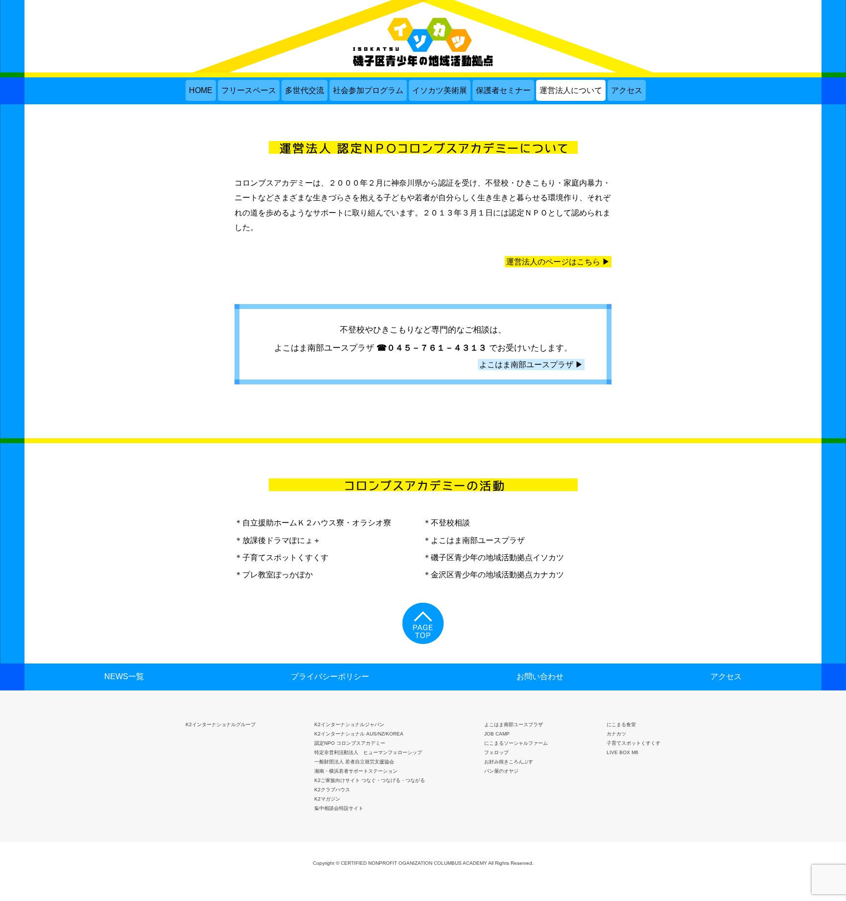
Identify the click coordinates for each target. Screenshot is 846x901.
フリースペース (248, 90)
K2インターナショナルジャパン (349, 724)
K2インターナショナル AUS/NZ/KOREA (358, 733)
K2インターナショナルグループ (221, 724)
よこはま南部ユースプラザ (513, 724)
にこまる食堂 (621, 724)
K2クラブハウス (332, 789)
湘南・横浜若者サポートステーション (356, 771)
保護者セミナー (503, 90)
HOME (200, 90)
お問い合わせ (540, 676)
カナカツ (616, 733)
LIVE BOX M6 (622, 752)
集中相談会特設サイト (338, 808)
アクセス (626, 90)
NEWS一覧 (124, 676)
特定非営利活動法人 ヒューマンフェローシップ (368, 752)
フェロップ (496, 752)
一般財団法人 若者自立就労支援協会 (354, 761)
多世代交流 (304, 90)
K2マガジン (327, 799)
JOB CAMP (497, 733)
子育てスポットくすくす (633, 743)
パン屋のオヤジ (501, 771)
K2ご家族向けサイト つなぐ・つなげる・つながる (369, 780)
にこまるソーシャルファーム (516, 743)
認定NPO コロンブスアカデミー (349, 743)
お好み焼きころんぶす (508, 761)
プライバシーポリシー (330, 676)
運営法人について (571, 90)
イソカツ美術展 (439, 90)
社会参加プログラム (368, 90)
